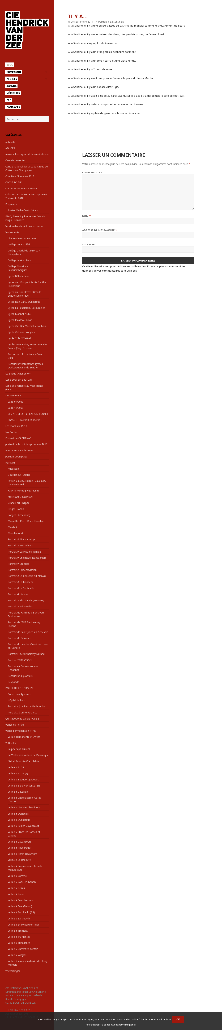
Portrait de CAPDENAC (18, 438)
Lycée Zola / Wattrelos (21, 338)
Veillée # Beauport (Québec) (24, 779)
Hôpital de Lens (16, 700)
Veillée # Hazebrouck (19, 847)
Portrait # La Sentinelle (21, 588)
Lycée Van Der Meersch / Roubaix (27, 326)
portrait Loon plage (16, 456)
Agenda (11, 86)
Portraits (10, 462)
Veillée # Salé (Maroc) (20, 906)
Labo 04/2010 (15, 401)
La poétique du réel (19, 749)
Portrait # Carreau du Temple (24, 551)
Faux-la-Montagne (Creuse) (23, 490)
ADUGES (10, 148)
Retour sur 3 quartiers (20, 676)
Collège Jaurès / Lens (19, 260)
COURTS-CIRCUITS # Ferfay (21, 188)
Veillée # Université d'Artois (23, 949)
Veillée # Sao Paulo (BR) (21, 912)
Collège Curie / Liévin (19, 244)
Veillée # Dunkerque (19, 819)
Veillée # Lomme (17, 875)
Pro (8, 100)
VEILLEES (10, 743)
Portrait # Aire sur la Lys (21, 539)
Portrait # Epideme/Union (22, 569)
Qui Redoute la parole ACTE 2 (22, 718)
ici (135, 1024)
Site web (88, 244)
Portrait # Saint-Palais (20, 606)
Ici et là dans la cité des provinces (24, 226)
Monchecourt (15, 533)
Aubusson (13, 468)
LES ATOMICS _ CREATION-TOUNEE (28, 413)
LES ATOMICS (13, 395)
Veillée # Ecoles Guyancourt (23, 825)
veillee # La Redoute (19, 859)
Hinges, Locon (16, 509)
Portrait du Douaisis (19, 638)
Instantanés (12, 232)
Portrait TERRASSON (20, 660)
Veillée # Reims (16, 888)
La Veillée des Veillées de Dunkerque (28, 755)
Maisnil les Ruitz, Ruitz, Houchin (26, 521)
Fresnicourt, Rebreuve (20, 496)
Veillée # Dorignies (18, 813)
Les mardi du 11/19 (16, 426)
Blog (9, 64)
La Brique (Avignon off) (18, 373)
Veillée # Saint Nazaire (20, 900)
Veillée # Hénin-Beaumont (22, 853)
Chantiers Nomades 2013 (19, 176)
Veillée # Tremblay (18, 930)
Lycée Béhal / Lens (18, 276)
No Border (11, 432)
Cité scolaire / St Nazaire (22, 238)
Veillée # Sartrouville (19, 918)
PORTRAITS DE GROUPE (19, 688)
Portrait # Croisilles (18, 563)
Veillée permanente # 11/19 (20, 730)
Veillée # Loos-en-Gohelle (22, 882)
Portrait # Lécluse (18, 594)
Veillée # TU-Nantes (19, 936)
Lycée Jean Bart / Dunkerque (24, 301)
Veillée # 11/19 (16, 767)
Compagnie (14, 72)
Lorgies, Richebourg (19, 515)
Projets (11, 79)
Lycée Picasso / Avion (20, 320)
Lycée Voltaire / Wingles (21, 332)
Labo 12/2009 (15, 407)
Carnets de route (15, 160)
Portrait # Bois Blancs (20, 545)
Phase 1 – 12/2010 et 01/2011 (25, 420)
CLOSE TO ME (13, 182)
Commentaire (92, 172)
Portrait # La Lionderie (20, 582)
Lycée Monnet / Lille (19, 314)
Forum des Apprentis (19, 694)
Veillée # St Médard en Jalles (24, 924)
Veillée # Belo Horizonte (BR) (24, 785)
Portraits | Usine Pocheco (22, 712)
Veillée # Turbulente (19, 942)
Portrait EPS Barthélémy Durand (26, 653)
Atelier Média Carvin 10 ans (23, 210)
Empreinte (11, 204)
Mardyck (12, 527)
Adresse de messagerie (99, 230)
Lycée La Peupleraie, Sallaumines (26, 307)
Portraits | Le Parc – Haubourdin (26, 706)
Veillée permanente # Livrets (24, 736)
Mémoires (13, 93)
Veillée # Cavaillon (18, 791)
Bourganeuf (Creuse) (19, 474)
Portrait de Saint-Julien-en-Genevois (28, 632)
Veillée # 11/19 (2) (18, 773)
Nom (86, 216)
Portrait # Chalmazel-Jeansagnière (27, 557)
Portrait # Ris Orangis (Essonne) (26, 600)
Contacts (13, 107)
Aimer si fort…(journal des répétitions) (27, 154)
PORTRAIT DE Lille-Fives (19, 450)
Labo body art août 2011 (19, 379)
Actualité (10, 142)
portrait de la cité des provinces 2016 (26, 444)
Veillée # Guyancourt (19, 841)
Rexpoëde (13, 682)
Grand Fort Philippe (18, 503)
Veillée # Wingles (17, 955)
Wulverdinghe (12, 971)
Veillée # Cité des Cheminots (24, 807)
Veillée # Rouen (16, 894)
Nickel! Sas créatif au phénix (23, 761)
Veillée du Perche (14, 724)
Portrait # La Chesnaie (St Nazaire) (27, 576)
